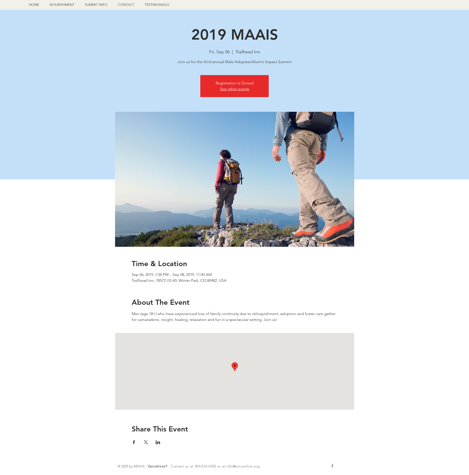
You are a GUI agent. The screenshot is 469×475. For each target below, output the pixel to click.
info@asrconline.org (243, 466)
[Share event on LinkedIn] (158, 442)
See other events (234, 89)
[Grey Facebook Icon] (332, 465)
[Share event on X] (146, 442)
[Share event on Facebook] (134, 442)
